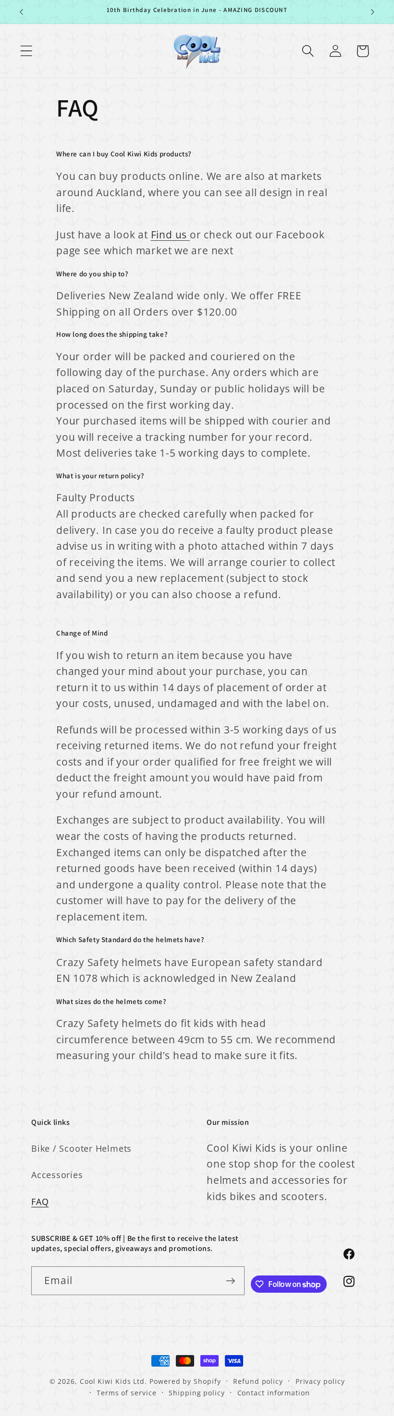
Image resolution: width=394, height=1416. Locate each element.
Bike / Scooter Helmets (81, 1148)
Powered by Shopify (185, 1381)
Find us (169, 234)
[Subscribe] (230, 1281)
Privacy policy (320, 1381)
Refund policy (258, 1381)
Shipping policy (197, 1392)
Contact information (273, 1392)
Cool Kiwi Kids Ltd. (113, 1381)
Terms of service (127, 1392)
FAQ (40, 1201)
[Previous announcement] (21, 12)
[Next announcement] (372, 12)
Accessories (57, 1174)
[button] (26, 51)
